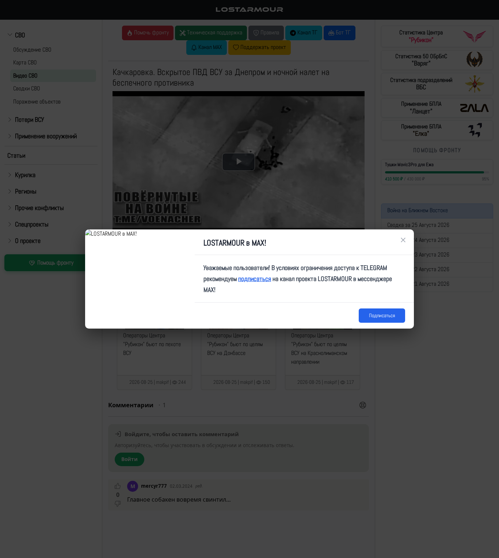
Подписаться (382, 315)
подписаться (254, 278)
